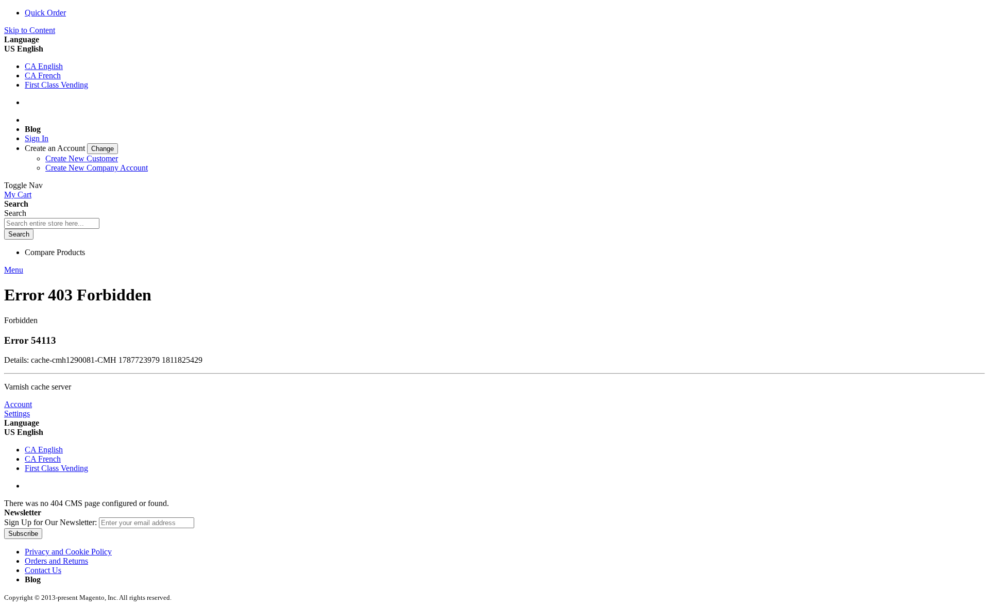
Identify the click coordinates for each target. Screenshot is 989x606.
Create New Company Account (96, 167)
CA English (44, 66)
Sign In (36, 138)
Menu (13, 269)
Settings (17, 413)
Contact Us (43, 570)
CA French (43, 75)
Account (18, 404)
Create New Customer (81, 158)
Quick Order (45, 12)
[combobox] (51, 223)
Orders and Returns (56, 561)
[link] (71, 148)
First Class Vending (56, 84)
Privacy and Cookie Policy (68, 551)
